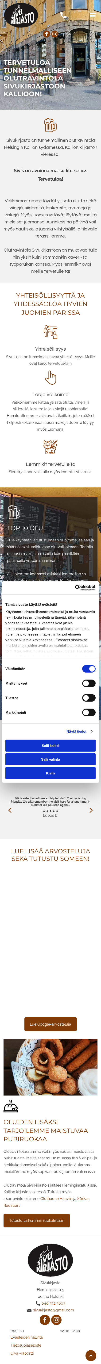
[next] (91, 810)
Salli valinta (50, 759)
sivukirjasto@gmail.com (53, 1310)
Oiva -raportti (22, 1353)
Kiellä (50, 773)
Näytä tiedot (76, 731)
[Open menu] (92, 15)
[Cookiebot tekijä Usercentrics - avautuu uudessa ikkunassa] (75, 588)
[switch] (89, 683)
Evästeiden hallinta (27, 1337)
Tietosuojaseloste (26, 1345)
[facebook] (46, 35)
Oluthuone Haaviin (56, 1198)
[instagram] (54, 35)
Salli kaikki (50, 745)
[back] (10, 810)
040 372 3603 (53, 1303)
